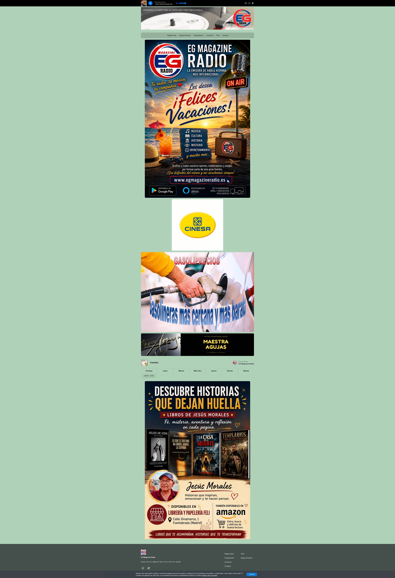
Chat (217, 35)
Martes (181, 371)
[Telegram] (252, 3)
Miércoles (197, 371)
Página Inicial (171, 35)
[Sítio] (245, 3)
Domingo (149, 371)
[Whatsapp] (249, 3)
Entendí (251, 574)
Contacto (225, 35)
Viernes (230, 371)
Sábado (246, 371)
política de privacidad (209, 575)
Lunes (165, 371)
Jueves (214, 371)
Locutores (209, 35)
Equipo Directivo (185, 35)
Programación (198, 35)
